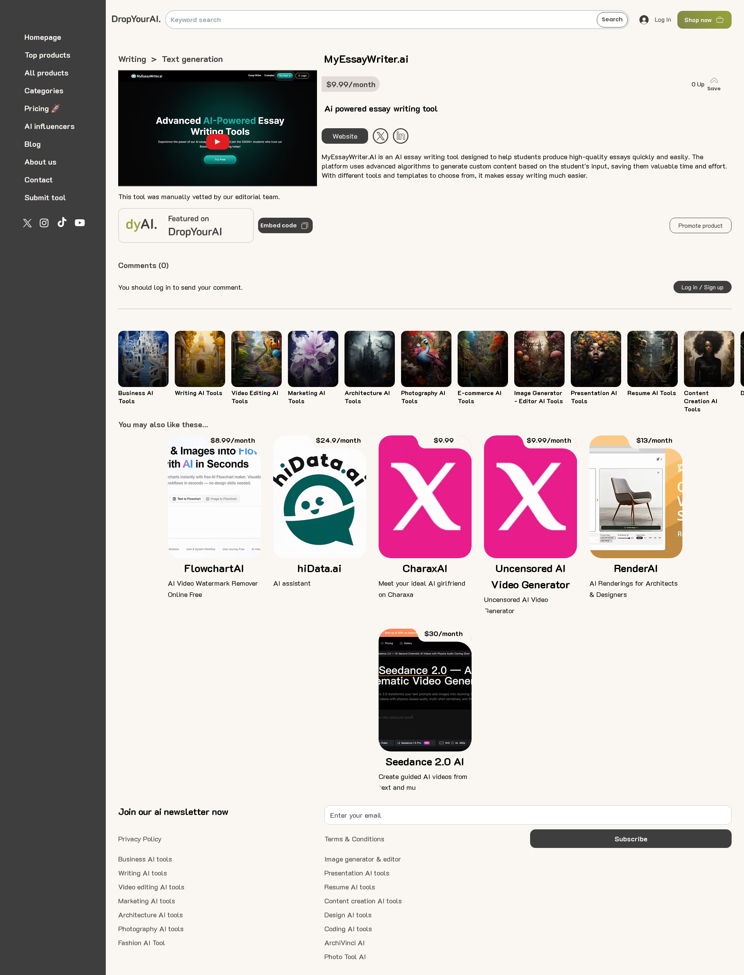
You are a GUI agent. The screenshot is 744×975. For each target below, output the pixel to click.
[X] (26, 223)
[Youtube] (80, 223)
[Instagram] (44, 223)
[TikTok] (62, 223)
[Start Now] (400, 136)
